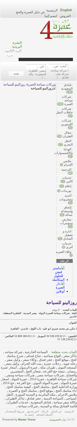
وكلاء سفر (29, 359)
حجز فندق (45, 359)
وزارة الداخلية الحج (64, 387)
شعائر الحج (33, 371)
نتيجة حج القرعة (53, 371)
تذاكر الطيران (14, 398)
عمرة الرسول (28, 367)
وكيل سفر (13, 359)
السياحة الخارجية (36, 352)
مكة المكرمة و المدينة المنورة (35, 394)
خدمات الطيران (17, 402)
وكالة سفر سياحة (65, 402)
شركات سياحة (27, 406)
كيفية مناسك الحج (18, 387)
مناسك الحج (41, 387)
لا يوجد (56, 309)
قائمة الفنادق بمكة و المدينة (58, 406)
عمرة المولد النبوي (45, 383)
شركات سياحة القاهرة (61, 379)
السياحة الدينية (53, 398)
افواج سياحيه (52, 356)
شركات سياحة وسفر (20, 375)
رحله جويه (69, 363)
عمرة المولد (18, 379)
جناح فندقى (33, 356)
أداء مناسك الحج (66, 390)
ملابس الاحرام (67, 394)
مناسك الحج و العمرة (22, 390)
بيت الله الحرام (31, 363)
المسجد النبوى (67, 367)
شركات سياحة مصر (50, 375)
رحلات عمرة (52, 363)
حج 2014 (8, 383)
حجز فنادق (33, 398)
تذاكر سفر (69, 356)
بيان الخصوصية (57, 419)
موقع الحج (61, 359)
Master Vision (27, 419)
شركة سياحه (13, 352)
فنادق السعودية (40, 402)
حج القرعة (23, 383)
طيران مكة (47, 367)
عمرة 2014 (37, 379)
